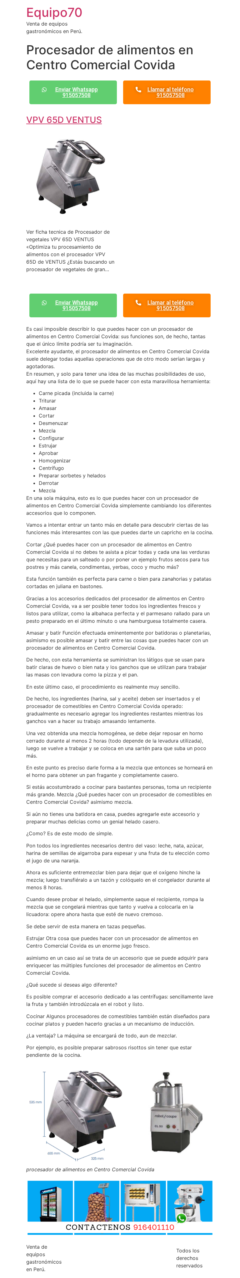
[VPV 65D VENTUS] (70, 219)
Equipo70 (54, 12)
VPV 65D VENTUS (64, 120)
